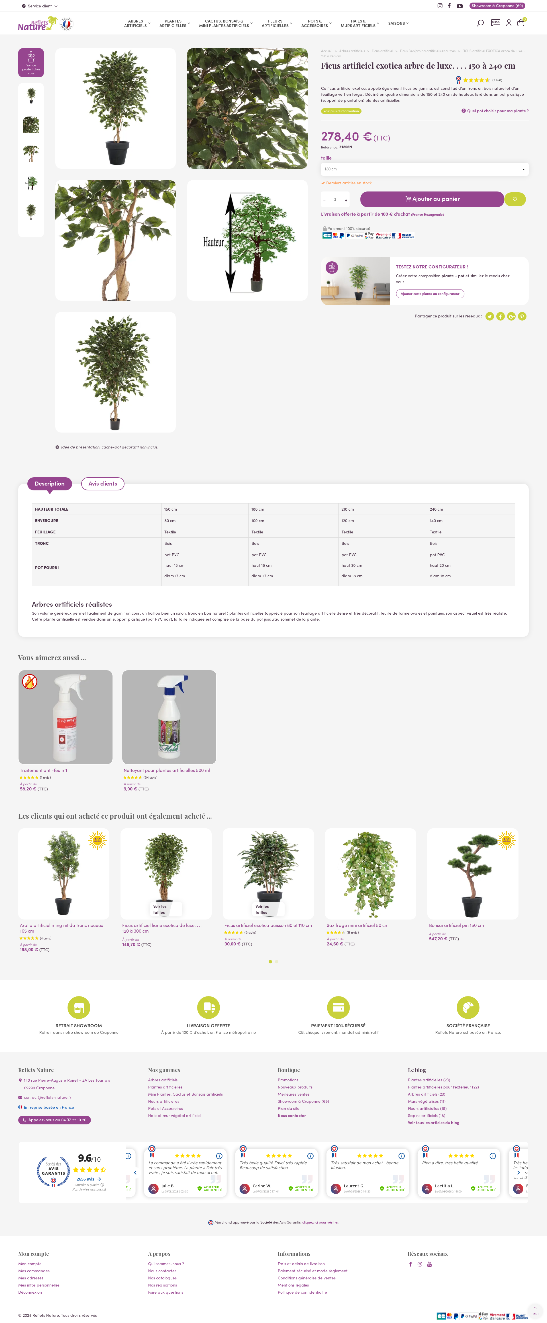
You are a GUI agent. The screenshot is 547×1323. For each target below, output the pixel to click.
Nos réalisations (162, 1285)
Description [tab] (50, 483)
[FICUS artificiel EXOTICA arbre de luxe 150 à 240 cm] (115, 429)
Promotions (288, 1080)
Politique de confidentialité (302, 1292)
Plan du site (288, 1108)
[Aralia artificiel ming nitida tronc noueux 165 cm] (64, 874)
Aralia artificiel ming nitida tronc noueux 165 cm (61, 928)
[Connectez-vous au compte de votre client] (509, 23)
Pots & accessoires (314, 23)
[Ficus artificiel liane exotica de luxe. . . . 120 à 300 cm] (166, 874)
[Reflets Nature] (38, 23)
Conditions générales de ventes (307, 1278)
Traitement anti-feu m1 (43, 770)
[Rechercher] (480, 22)
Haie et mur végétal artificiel (174, 1115)
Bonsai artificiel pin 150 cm (456, 925)
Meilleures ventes (293, 1094)
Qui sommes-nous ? (166, 1263)
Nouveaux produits (295, 1087)
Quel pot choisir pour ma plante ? (497, 110)
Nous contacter (292, 1115)
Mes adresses (30, 1278)
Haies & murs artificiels (358, 23)
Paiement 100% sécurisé (338, 1025)
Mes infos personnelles (39, 1285)
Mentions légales (293, 1285)
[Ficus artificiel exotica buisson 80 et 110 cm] (268, 874)
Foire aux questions (165, 1292)
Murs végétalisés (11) (427, 1101)
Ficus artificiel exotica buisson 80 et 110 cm (268, 925)
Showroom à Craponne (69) (303, 1101)
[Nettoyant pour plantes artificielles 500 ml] (169, 717)
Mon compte (30, 1263)
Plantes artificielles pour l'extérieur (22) (443, 1087)
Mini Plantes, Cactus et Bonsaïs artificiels (185, 1094)
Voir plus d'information (341, 111)
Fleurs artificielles (275, 23)
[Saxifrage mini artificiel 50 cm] (370, 874)
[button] (270, 961)
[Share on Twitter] (489, 316)
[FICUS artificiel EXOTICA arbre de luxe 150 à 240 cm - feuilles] (247, 165)
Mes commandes (34, 1270)
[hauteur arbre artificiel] (247, 297)
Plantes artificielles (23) (429, 1080)
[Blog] (495, 22)
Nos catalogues (162, 1278)
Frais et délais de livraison (301, 1263)
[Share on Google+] (511, 316)
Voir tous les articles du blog (434, 1122)
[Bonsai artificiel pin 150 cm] (473, 874)
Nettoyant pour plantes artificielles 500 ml (167, 770)
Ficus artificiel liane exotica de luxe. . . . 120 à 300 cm (162, 928)
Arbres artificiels (135, 23)
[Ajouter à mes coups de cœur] (515, 199)
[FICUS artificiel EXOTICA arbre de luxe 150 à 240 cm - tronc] (115, 297)
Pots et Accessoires (165, 1108)
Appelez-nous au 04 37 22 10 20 (57, 1120)
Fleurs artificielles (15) (427, 1108)
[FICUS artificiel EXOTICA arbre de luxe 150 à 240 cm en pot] (115, 165)
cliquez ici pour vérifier (320, 1222)
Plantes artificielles (173, 23)
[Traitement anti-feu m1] (66, 717)
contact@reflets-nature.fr (47, 1097)
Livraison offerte (208, 1025)
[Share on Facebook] (500, 316)
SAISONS (396, 23)
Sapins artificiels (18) (426, 1115)
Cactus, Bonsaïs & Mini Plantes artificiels (224, 23)
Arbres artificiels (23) (426, 1094)
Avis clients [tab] (103, 483)
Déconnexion (30, 1292)
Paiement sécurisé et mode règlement (313, 1270)
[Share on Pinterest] (522, 316)
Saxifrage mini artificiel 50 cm (358, 925)
